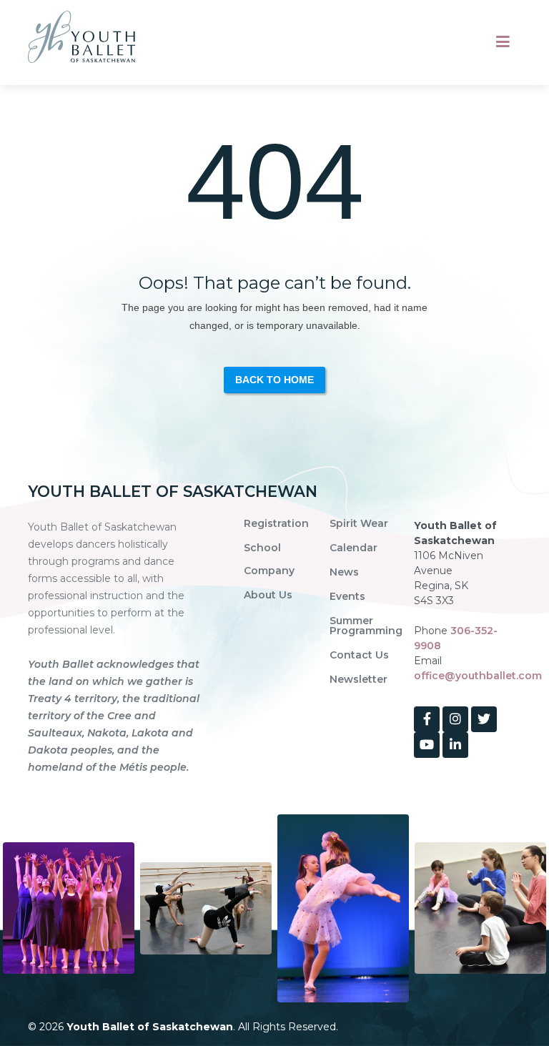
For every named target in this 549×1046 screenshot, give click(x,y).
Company (269, 571)
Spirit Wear (359, 523)
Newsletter (358, 679)
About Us (268, 595)
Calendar (353, 548)
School (262, 548)
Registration (276, 523)
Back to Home (274, 379)
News (344, 572)
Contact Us (359, 655)
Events (347, 596)
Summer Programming (366, 626)
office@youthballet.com (478, 675)
